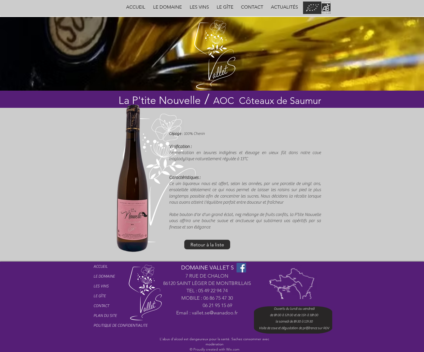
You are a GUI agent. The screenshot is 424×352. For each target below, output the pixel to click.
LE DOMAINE (104, 276)
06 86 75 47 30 (218, 298)
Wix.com (232, 349)
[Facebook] (241, 267)
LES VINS (101, 286)
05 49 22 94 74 (213, 291)
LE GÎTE (99, 296)
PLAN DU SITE (105, 315)
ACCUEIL (100, 266)
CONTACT (101, 306)
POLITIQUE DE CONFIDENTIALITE (109, 325)
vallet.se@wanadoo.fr (215, 313)
